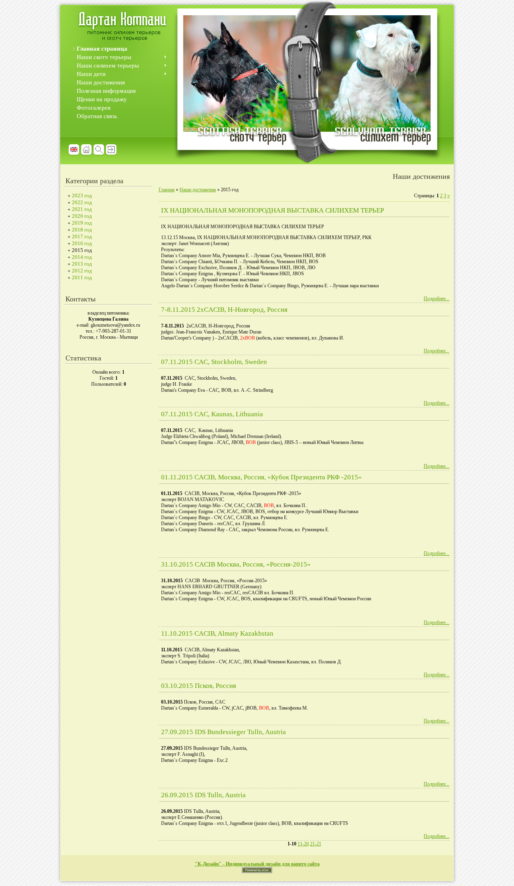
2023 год (82, 195)
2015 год (82, 250)
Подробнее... (436, 298)
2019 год (82, 223)
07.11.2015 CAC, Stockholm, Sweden (214, 362)
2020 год (82, 216)
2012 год (82, 271)
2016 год (82, 243)
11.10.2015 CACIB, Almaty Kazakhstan (217, 633)
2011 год (82, 277)
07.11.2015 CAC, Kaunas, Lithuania (212, 414)
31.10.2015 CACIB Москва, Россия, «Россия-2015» (236, 564)
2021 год (82, 209)
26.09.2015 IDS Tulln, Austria (203, 795)
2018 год (82, 230)
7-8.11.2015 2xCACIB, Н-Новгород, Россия (224, 309)
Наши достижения (197, 189)
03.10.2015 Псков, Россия (198, 686)
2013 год (82, 264)
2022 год (82, 202)
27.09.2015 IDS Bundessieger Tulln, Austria (223, 732)
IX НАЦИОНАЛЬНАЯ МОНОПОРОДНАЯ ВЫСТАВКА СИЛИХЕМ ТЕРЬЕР (272, 210)
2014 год (82, 257)
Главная (167, 189)
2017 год (82, 236)
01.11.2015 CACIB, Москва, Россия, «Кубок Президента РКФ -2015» (261, 477)
